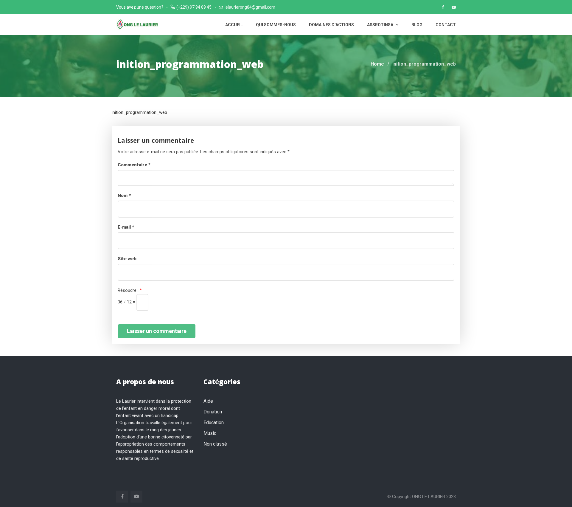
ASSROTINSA (380, 24)
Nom (124, 195)
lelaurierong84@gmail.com (250, 7)
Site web (127, 258)
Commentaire (134, 165)
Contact (446, 24)
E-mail (126, 227)
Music (209, 433)
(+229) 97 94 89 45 (194, 7)
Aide (208, 401)
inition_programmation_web (139, 112)
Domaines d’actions (331, 24)
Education (213, 422)
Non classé (215, 444)
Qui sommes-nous (276, 24)
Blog (416, 24)
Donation (212, 412)
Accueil (234, 24)
